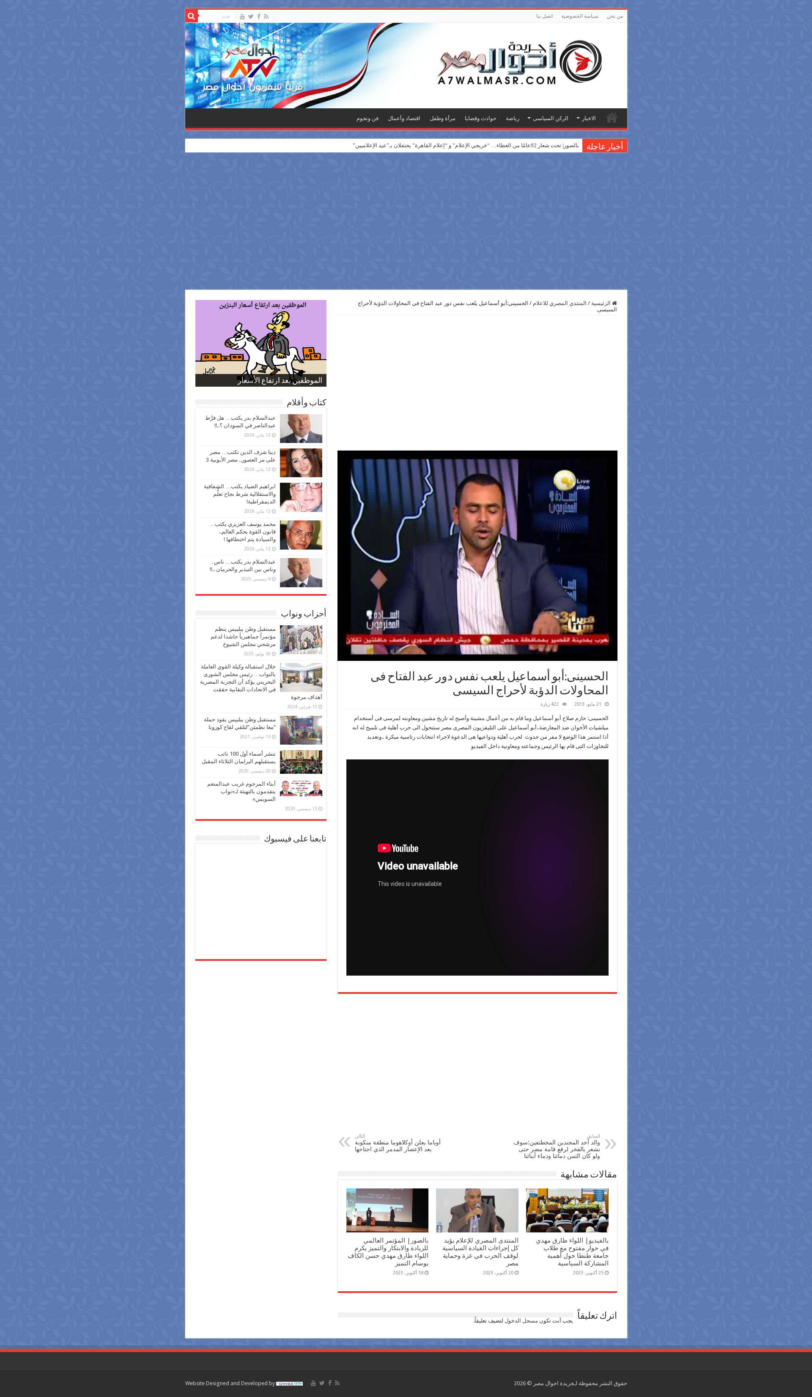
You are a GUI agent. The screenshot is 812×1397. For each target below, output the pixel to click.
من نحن (615, 16)
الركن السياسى (550, 118)
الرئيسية (612, 117)
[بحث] (191, 16)
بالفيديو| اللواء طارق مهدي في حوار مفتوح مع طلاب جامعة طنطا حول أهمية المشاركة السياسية (572, 1252)
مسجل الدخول (521, 1320)
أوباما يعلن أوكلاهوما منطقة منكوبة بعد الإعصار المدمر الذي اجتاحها (398, 1142)
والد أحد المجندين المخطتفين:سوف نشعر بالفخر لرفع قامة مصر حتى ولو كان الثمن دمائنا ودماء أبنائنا (556, 1146)
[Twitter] (251, 16)
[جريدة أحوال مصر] (406, 65)
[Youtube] (242, 16)
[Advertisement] (406, 222)
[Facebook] (258, 16)
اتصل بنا (544, 16)
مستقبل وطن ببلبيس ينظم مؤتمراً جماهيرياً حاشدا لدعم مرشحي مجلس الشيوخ (243, 636)
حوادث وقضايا (481, 118)
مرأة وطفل (442, 118)
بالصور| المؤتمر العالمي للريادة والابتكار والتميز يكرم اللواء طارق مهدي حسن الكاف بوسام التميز (388, 1252)
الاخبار (589, 118)
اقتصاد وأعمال (404, 118)
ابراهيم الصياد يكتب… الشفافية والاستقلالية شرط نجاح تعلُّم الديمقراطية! (240, 494)
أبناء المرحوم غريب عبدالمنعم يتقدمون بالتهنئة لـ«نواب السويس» (241, 791)
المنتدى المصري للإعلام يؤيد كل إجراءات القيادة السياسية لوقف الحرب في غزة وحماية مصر (480, 1252)
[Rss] (266, 16)
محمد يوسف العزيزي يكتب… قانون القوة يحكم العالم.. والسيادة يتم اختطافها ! (242, 531)
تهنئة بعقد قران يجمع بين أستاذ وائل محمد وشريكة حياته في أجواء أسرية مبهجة (489, 145)
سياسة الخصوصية (579, 16)
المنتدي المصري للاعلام (560, 303)
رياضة (512, 118)
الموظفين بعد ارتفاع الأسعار (280, 381)
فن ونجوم (368, 118)
